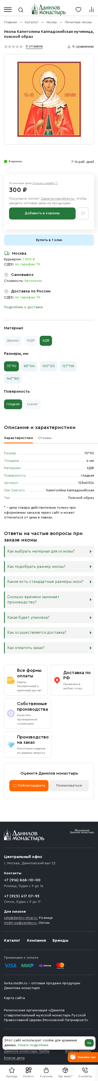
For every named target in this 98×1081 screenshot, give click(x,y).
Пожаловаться (69, 785)
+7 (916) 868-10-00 (22, 880)
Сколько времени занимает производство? (33, 599)
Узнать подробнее (33, 1045)
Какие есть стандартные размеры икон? (45, 582)
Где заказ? (65, 1076)
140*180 (13, 378)
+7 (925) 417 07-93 (21, 896)
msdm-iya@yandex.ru (20, 922)
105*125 (48, 366)
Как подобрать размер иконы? (36, 567)
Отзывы (45, 438)
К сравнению (83, 46)
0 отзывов (34, 46)
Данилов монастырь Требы (27, 1051)
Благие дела (14, 1058)
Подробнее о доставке (23, 307)
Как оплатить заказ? (25, 648)
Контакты (85, 1076)
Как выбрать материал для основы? (41, 551)
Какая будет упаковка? (28, 617)
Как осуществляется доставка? (36, 632)
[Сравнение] (91, 9)
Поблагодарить (31, 785)
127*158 (68, 366)
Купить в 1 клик (49, 240)
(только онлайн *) (45, 183)
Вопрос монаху (78, 1051)
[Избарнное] (78, 10)
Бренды (60, 940)
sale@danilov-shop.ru (20, 917)
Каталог (28, 1076)
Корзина (46, 1076)
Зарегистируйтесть (57, 198)
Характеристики (18, 438)
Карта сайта (14, 998)
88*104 (29, 366)
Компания (36, 940)
